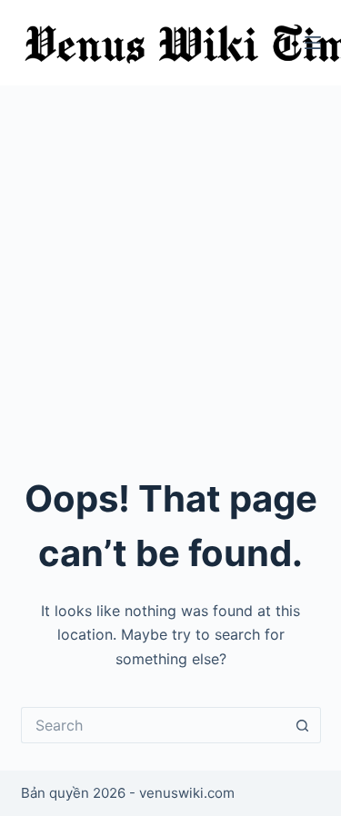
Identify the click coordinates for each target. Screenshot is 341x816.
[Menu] (313, 43)
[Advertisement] (170, 265)
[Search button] (303, 725)
